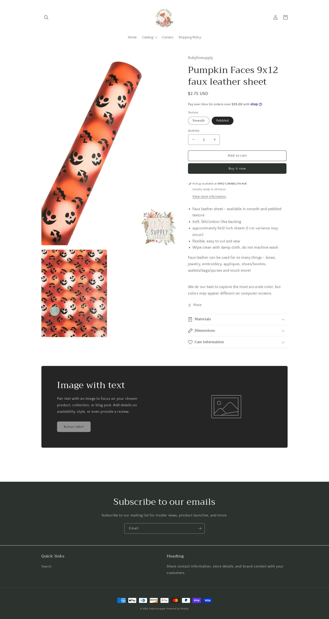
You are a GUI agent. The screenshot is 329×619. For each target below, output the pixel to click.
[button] (46, 17)
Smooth (199, 121)
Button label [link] (74, 427)
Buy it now (237, 168)
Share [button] (197, 305)
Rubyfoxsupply (157, 609)
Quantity (193, 130)
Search (46, 566)
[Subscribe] (200, 528)
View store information (209, 196)
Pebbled (222, 121)
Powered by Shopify (178, 609)
